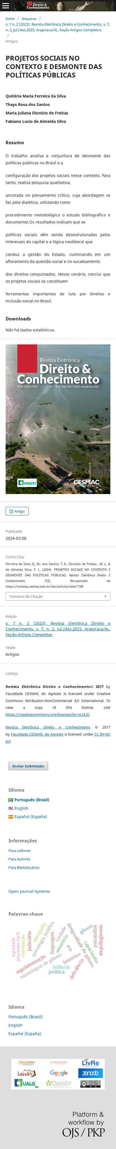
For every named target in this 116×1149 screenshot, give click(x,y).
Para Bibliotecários (23, 867)
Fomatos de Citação (26, 596)
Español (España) (30, 816)
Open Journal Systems (29, 891)
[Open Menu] (5, 5)
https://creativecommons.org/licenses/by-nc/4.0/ (48, 714)
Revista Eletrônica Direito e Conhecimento (48, 727)
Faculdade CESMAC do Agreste (37, 734)
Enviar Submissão (28, 766)
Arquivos (29, 18)
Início (10, 18)
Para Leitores (19, 850)
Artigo (19, 511)
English (21, 808)
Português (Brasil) (25, 1016)
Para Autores (19, 859)
